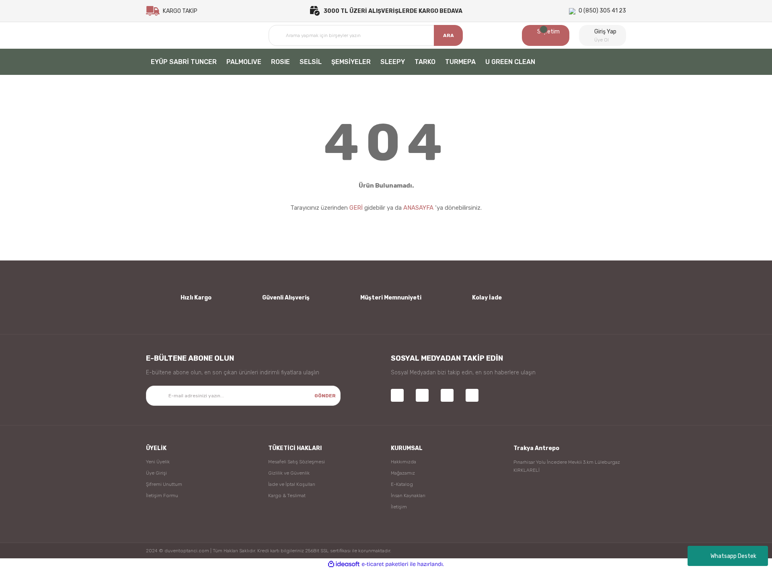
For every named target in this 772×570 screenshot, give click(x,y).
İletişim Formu (162, 495)
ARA (448, 35)
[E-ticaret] (385, 564)
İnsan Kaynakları (408, 495)
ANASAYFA (418, 207)
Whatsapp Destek (733, 556)
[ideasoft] (344, 564)
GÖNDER (325, 396)
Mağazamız (403, 473)
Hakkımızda (403, 462)
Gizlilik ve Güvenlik (289, 473)
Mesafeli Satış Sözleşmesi (296, 462)
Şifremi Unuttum (164, 484)
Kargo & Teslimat (287, 495)
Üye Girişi (156, 473)
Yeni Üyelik (158, 462)
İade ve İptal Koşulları (291, 484)
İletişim (399, 507)
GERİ (356, 207)
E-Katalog (402, 484)
